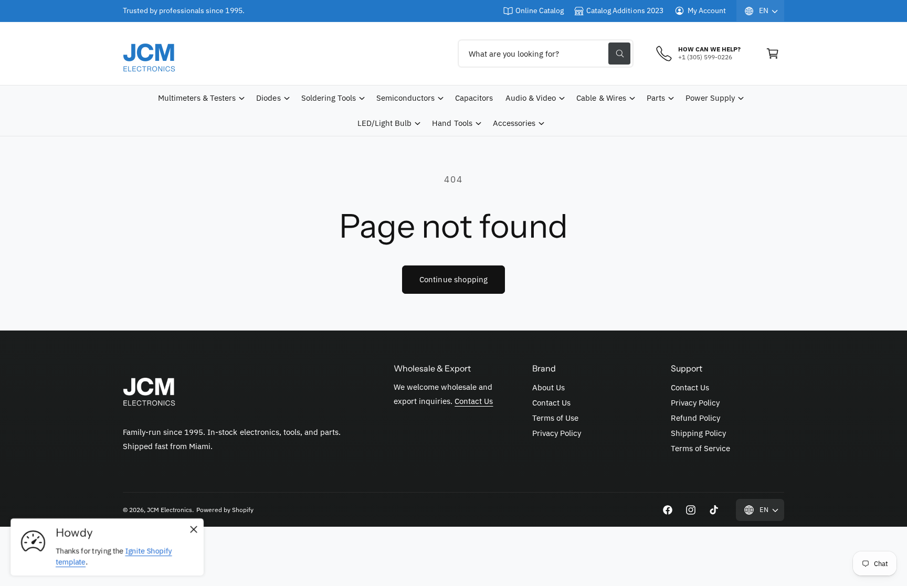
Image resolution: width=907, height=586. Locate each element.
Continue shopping (453, 279)
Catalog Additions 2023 (624, 10)
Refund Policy (695, 418)
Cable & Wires (601, 98)
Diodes (268, 98)
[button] (772, 53)
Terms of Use (555, 418)
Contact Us (474, 401)
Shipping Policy (698, 433)
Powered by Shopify (224, 510)
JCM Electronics (169, 510)
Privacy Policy (556, 433)
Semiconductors (405, 98)
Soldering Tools (328, 98)
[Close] (193, 529)
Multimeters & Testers (197, 98)
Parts (656, 98)
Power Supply (710, 98)
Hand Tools (452, 123)
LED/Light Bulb (384, 123)
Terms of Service (700, 448)
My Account (707, 10)
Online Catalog (539, 10)
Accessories (514, 123)
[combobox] (545, 53)
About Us (548, 387)
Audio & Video (530, 98)
